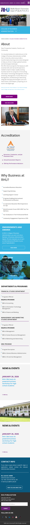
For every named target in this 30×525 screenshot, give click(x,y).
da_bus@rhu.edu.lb (10, 481)
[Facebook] (2, 518)
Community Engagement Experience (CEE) (15, 218)
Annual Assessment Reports (12, 160)
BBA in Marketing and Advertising (12, 339)
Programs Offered (7, 297)
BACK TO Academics (7, 24)
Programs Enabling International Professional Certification (13, 199)
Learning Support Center (10, 195)
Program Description (8, 349)
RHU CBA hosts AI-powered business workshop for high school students (9, 382)
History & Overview (5, 87)
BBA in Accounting (7, 303)
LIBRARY (11, 3)
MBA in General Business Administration (14, 353)
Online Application (4, 3)
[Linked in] (9, 518)
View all (5, 394)
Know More (9, 96)
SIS (14, 3)
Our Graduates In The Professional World (15, 214)
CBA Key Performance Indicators (13, 163)
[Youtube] (16, 518)
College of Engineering (13, 48)
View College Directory (14, 487)
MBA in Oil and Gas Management (12, 357)
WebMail (22, 3)
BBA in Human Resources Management (13, 335)
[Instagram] (12, 518)
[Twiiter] (6, 518)
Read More (14, 247)
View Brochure (9, 103)
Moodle (18, 3)
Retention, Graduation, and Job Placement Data (13, 155)
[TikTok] (19, 518)
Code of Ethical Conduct (19, 89)
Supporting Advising (9, 191)
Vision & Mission (13, 87)
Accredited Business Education (12, 187)
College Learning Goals (9, 89)
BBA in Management (8, 331)
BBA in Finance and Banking (10, 312)
